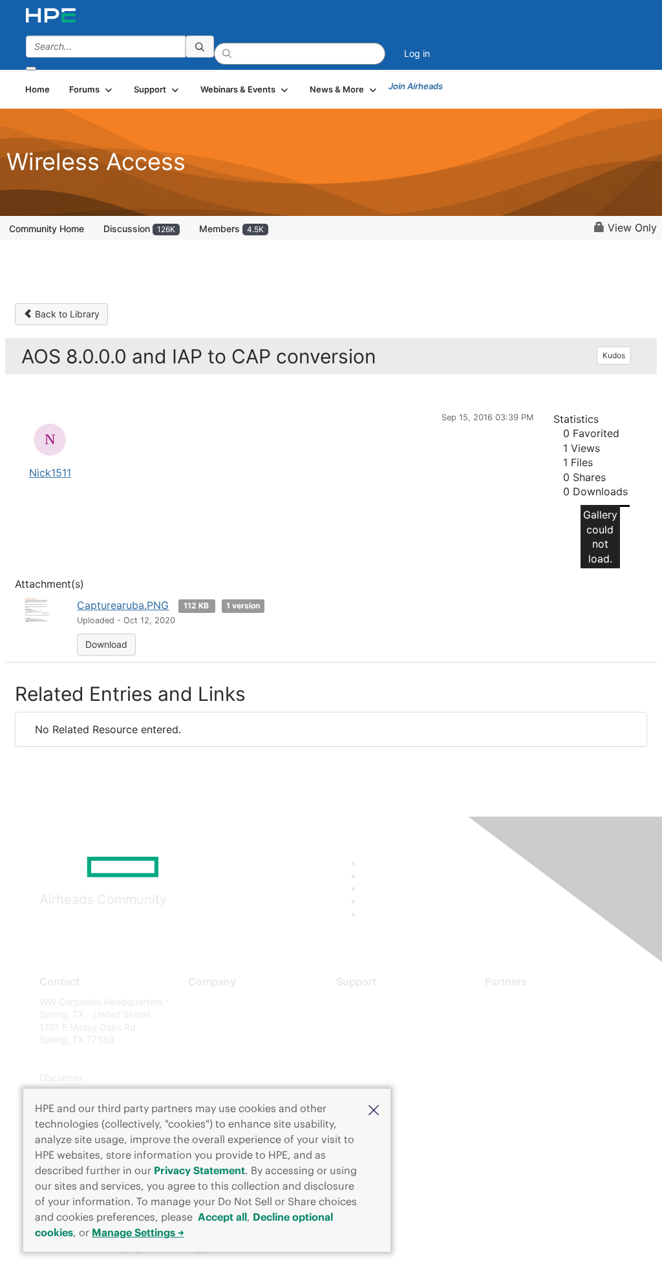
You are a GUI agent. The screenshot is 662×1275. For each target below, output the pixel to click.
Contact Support (371, 1020)
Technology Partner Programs (548, 1058)
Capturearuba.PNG (123, 605)
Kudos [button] (614, 355)
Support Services (372, 1001)
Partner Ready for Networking (548, 1039)
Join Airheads (416, 86)
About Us (207, 1001)
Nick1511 (50, 472)
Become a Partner (523, 1020)
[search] (200, 47)
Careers (204, 1020)
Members (231, 228)
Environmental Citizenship (242, 1058)
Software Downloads (379, 1058)
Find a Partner (514, 1001)
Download (106, 644)
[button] (373, 1109)
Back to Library (66, 313)
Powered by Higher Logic (479, 1249)
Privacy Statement (199, 1170)
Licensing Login (369, 1078)
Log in (417, 53)
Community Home (46, 228)
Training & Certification (384, 1039)
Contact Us (211, 1039)
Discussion (139, 228)
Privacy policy (218, 1078)
